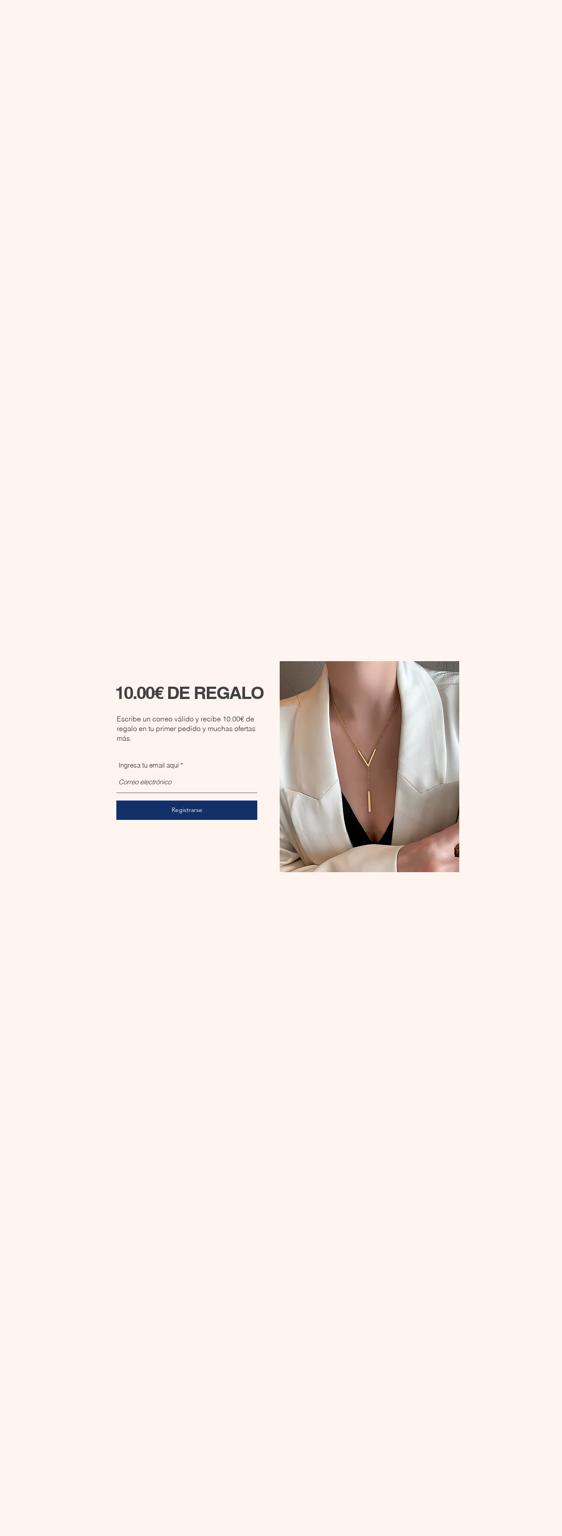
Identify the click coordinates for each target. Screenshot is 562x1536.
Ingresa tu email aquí (149, 765)
